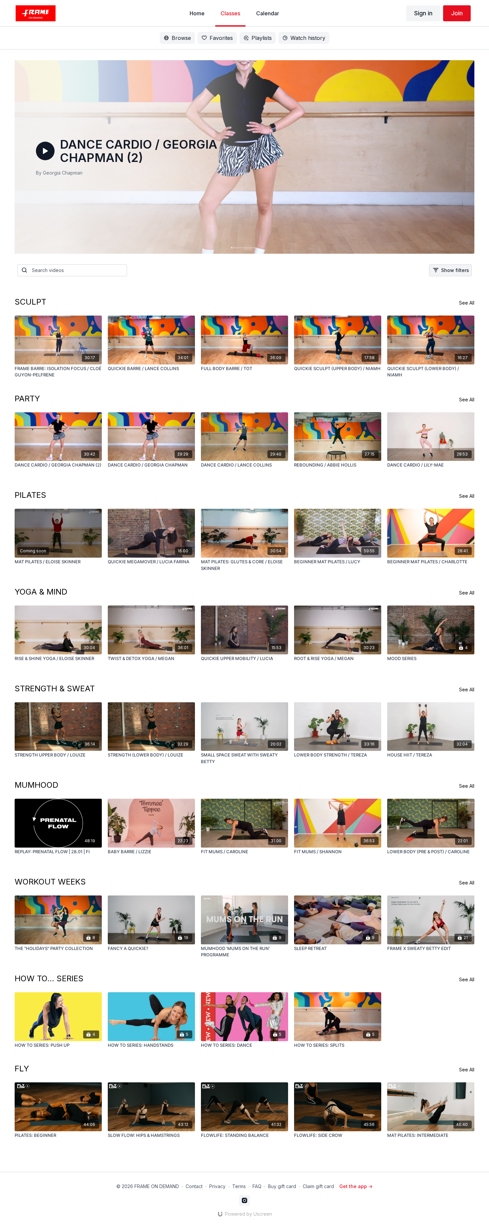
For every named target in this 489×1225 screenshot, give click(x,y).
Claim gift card (318, 1186)
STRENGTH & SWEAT (55, 688)
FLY (22, 1068)
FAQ (256, 1186)
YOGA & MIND (41, 592)
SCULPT (30, 302)
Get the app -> (356, 1186)
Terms (239, 1186)
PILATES (30, 495)
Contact (194, 1186)
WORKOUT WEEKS (50, 881)
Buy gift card (282, 1186)
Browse (181, 38)
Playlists (261, 38)
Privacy (217, 1186)
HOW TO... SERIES (49, 978)
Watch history (307, 38)
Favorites (221, 38)
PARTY (27, 398)
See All (466, 303)
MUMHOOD (36, 785)
